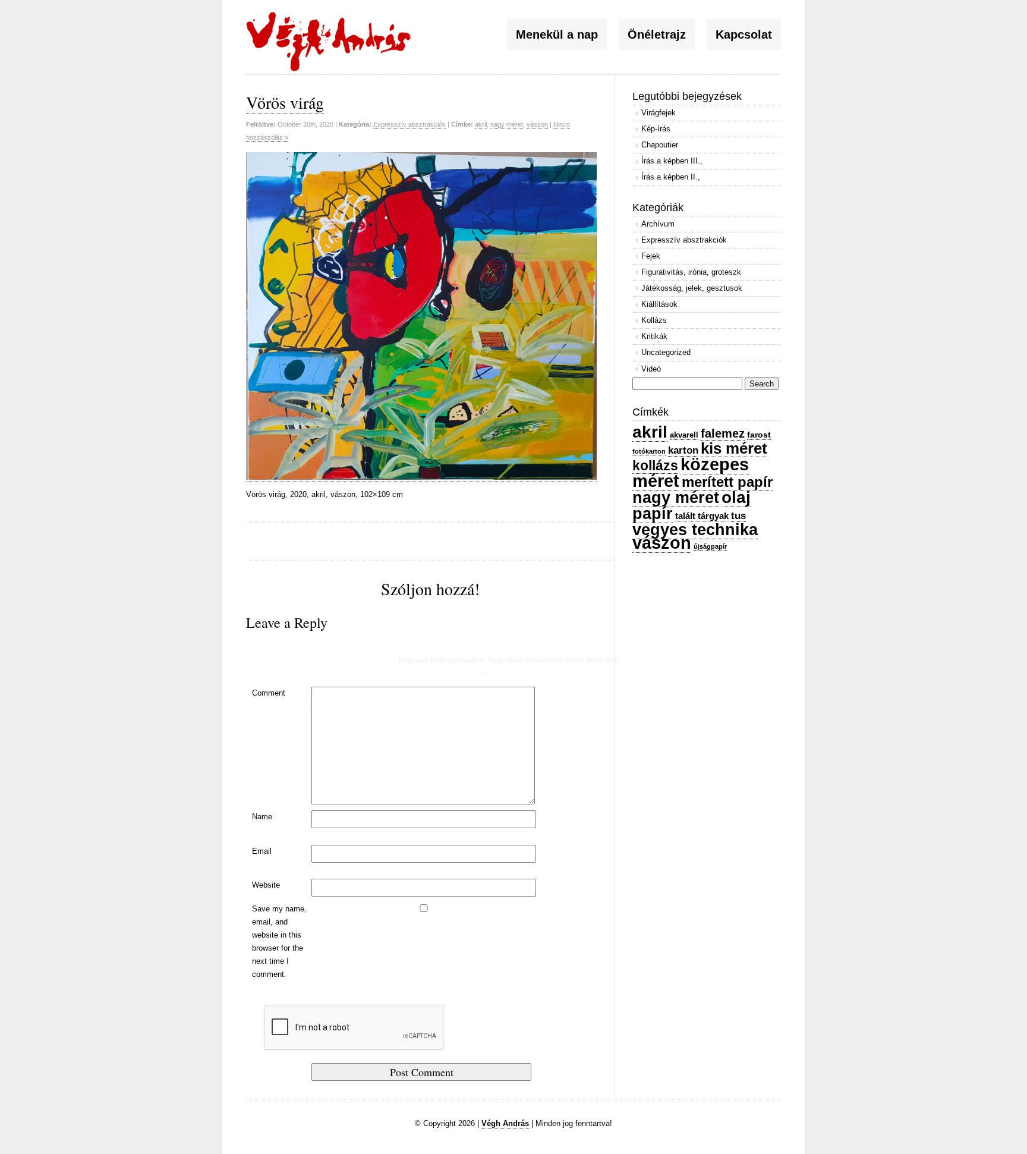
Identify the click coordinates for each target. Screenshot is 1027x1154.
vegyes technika (695, 529)
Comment (281, 700)
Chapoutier (659, 144)
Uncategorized (666, 352)
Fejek (650, 255)
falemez (723, 433)
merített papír (727, 482)
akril (481, 124)
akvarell (684, 434)
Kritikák (654, 336)
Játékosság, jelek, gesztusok (691, 288)
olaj (736, 497)
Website (266, 885)
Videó (651, 368)
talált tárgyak (702, 516)
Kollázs (654, 320)
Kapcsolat (744, 34)
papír (652, 513)
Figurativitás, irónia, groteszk (691, 272)
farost (759, 434)
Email (281, 859)
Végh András (505, 1123)
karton (683, 450)
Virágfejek (658, 112)
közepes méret (690, 472)
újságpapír (710, 546)
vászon (537, 124)
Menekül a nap (557, 34)
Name (281, 824)
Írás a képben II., (670, 176)
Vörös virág (285, 102)
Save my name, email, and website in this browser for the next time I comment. (279, 941)
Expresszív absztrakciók (409, 124)
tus (738, 515)
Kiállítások (659, 304)
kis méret (734, 448)
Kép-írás (655, 128)
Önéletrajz (657, 34)
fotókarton (649, 451)
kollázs (655, 465)
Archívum (658, 223)
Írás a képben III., (671, 160)
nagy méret (506, 124)
